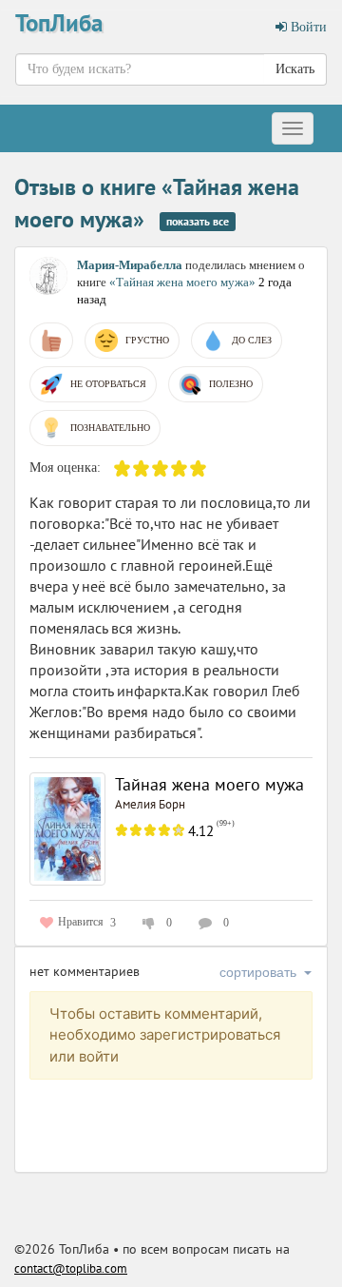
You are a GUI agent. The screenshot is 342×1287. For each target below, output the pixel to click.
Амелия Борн (150, 804)
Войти (307, 27)
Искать (295, 69)
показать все (197, 221)
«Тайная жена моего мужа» (183, 282)
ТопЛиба (59, 23)
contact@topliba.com (70, 1268)
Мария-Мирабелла (129, 265)
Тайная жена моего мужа (209, 784)
